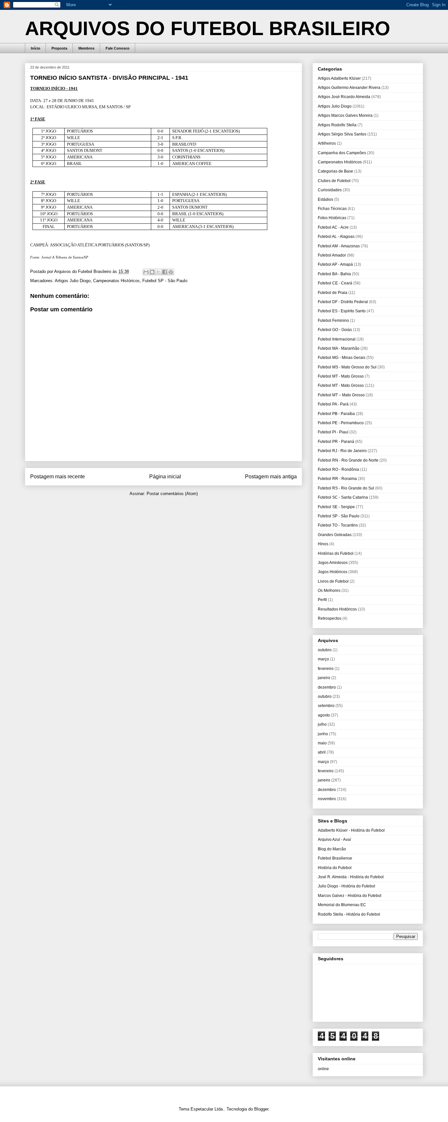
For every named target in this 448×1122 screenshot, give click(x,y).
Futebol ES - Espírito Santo (342, 311)
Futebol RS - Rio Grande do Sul (346, 488)
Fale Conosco (118, 48)
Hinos (323, 544)
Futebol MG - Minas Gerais (341, 357)
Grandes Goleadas (335, 534)
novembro (327, 799)
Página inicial (165, 476)
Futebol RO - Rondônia (338, 469)
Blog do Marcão (332, 849)
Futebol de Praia (332, 292)
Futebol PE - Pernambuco (341, 423)
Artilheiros (327, 143)
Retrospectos (329, 618)
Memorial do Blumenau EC (342, 905)
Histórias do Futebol (336, 553)
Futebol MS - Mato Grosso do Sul (347, 367)
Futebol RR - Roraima (337, 478)
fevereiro (326, 668)
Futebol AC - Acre (333, 227)
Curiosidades (330, 190)
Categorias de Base (335, 171)
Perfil (322, 599)
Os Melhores (329, 590)
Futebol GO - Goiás (335, 329)
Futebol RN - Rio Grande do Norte (348, 460)
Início (35, 48)
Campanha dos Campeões (342, 153)
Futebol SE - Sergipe (336, 507)
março (323, 659)
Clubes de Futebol (334, 180)
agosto (324, 715)
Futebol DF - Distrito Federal (343, 302)
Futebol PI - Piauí (333, 432)
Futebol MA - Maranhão (338, 348)
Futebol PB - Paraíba (336, 413)
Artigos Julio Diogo (73, 280)
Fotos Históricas (332, 218)
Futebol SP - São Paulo (164, 280)
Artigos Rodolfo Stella (337, 125)
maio (322, 743)
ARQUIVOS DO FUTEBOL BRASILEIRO (207, 28)
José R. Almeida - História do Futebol (351, 877)
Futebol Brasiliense (335, 858)
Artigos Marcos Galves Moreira (345, 115)
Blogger (261, 1109)
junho (323, 734)
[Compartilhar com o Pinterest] (171, 272)
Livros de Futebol (333, 581)
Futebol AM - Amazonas (339, 246)
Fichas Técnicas (332, 208)
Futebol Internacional (337, 339)
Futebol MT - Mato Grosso (341, 376)
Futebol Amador (332, 255)
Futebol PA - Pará (333, 404)
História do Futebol (335, 867)
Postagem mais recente (57, 476)
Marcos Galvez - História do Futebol (349, 895)
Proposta (59, 48)
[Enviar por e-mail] (146, 272)
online (323, 1069)
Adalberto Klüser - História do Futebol (351, 830)
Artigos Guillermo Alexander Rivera (349, 87)
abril (322, 752)
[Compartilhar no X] (158, 272)
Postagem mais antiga (271, 476)
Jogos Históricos (332, 572)
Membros (86, 48)
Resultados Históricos (337, 609)
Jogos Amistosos (333, 562)
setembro (326, 705)
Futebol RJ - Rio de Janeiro (342, 450)
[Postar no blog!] (152, 272)
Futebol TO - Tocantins (338, 525)
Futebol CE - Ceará (335, 283)
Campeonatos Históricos (116, 280)
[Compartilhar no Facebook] (164, 272)
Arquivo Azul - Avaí (334, 839)
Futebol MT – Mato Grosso (341, 395)
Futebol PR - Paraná (336, 441)
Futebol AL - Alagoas (336, 236)
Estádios (325, 199)
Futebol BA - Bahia (334, 274)
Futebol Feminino (333, 320)
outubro (325, 650)
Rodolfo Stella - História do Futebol (349, 914)
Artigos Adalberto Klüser (339, 78)
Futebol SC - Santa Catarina (343, 497)
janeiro (324, 677)
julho (322, 724)
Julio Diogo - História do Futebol (346, 886)
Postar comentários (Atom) (172, 493)
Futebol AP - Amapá (335, 264)
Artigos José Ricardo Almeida (344, 96)
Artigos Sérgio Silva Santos (342, 134)
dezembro (327, 687)
